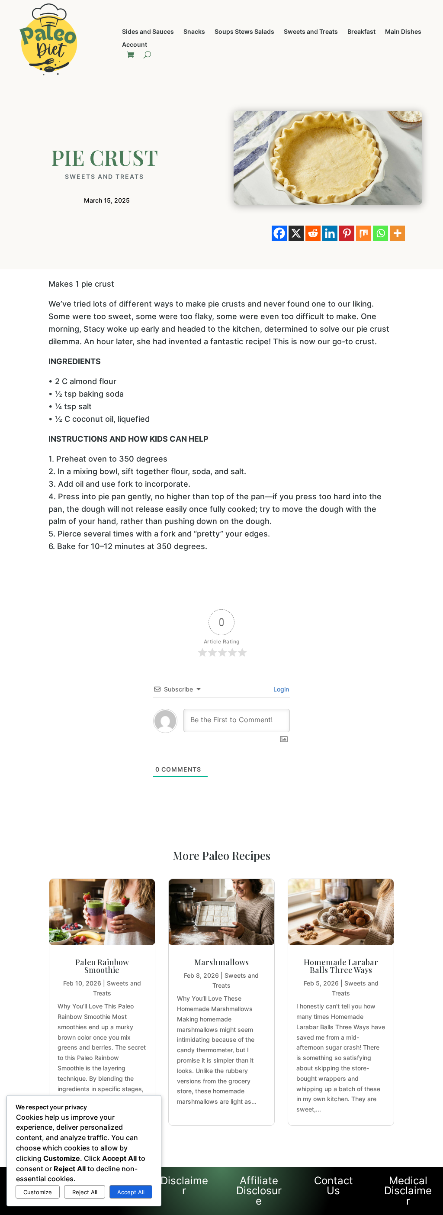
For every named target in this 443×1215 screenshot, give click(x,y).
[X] (296, 233)
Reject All (84, 1192)
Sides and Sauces (148, 32)
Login (280, 689)
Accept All (130, 1192)
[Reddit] (313, 233)
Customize (37, 1192)
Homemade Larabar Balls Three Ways (341, 966)
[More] (397, 233)
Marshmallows (221, 962)
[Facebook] (279, 233)
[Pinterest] (346, 233)
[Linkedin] (329, 233)
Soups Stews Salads (244, 32)
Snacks (194, 32)
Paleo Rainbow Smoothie (102, 966)
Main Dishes (403, 32)
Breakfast (361, 32)
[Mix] (363, 233)
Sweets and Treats (311, 32)
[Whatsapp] (380, 233)
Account (134, 45)
